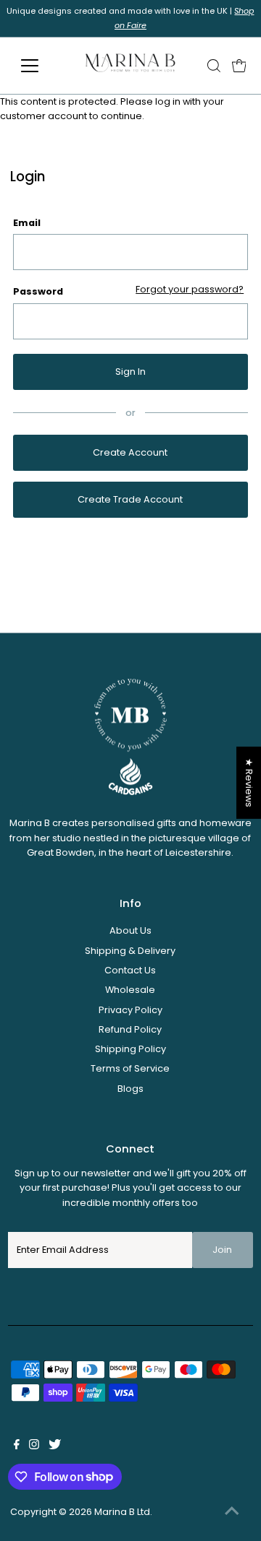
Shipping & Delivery (130, 951)
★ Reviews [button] (249, 782)
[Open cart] (239, 65)
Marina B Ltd (122, 1512)
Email (27, 223)
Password (38, 291)
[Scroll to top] (232, 1512)
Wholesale (130, 990)
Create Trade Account (130, 499)
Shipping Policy (130, 1049)
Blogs (130, 1088)
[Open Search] (213, 65)
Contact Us (130, 970)
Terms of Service (130, 1068)
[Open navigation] (39, 66)
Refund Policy (130, 1029)
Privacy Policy (130, 1010)
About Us (130, 930)
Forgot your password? (190, 290)
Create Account (130, 452)
